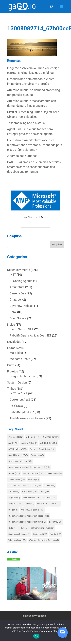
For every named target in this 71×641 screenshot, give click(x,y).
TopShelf (55, 534)
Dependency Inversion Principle (24, 467)
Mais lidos (16, 352)
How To (33, 479)
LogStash (14, 498)
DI (47, 467)
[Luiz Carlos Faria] (13, 559)
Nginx (29, 504)
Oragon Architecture (23, 376)
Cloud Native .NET (22, 329)
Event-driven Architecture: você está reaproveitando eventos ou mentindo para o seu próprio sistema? (34, 144)
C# (32, 449)
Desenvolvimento (18, 270)
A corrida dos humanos (22, 156)
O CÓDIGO (16, 406)
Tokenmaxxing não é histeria (26, 123)
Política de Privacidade (34, 615)
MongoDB (14, 504)
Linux (44, 491)
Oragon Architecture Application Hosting (28, 516)
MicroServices (31, 498)
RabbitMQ (55, 522)
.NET (13, 274)
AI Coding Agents (21, 281)
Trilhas (11, 388)
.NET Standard (51, 437)
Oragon (13, 510)
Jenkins (49, 485)
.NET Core (32, 437)
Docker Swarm (54, 473)
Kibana (13, 491)
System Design (17, 382)
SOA (24, 528)
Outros (11, 365)
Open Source (18, 318)
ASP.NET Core (48, 443)
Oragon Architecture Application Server (27, 522)
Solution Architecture (19, 534)
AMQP (13, 443)
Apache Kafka (29, 443)
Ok (36, 636)
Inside (11, 324)
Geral (13, 312)
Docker (14, 473)
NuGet (55, 504)
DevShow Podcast (22, 305)
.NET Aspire (15, 437)
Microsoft (49, 498)
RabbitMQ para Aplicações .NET (30, 335)
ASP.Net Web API (17, 449)
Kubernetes (29, 491)
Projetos (12, 371)
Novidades (14, 341)
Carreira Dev (18, 293)
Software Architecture (42, 528)
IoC (37, 485)
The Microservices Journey (27, 418)
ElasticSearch (16, 479)
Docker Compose (32, 473)
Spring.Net (40, 534)
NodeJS (42, 504)
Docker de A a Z (20, 399)
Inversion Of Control (19, 485)
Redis (12, 528)
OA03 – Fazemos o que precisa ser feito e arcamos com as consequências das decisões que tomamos (34, 166)
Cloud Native (46, 449)
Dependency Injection (20, 461)
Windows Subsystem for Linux (44, 540)
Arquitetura (17, 287)
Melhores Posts (20, 359)
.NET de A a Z (18, 393)
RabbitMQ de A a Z (22, 412)
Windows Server (17, 540)
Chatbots (16, 299)
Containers (37, 455)
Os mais (12, 348)
